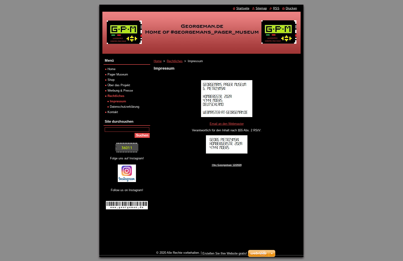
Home (158, 61)
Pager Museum (118, 74)
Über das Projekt (119, 85)
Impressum (118, 101)
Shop (111, 80)
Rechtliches (175, 61)
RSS (276, 8)
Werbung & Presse (120, 90)
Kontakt (113, 112)
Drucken (291, 8)
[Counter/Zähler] (127, 151)
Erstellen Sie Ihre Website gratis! (224, 253)
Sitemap (261, 8)
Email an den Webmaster (227, 123)
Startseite (242, 8)
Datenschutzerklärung (124, 106)
